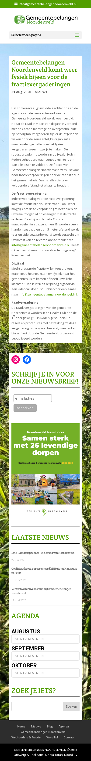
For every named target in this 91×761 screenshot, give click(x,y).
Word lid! (52, 737)
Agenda (64, 726)
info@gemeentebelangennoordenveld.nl (40, 245)
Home (21, 726)
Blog (50, 726)
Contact (69, 737)
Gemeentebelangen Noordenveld (43, 732)
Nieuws (41, 92)
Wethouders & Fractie (26, 737)
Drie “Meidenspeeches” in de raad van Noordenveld (42, 552)
